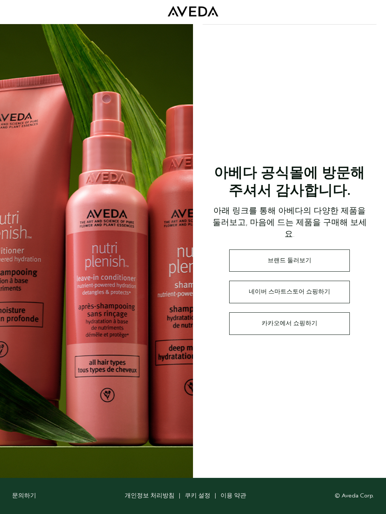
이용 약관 (233, 495)
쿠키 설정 (197, 495)
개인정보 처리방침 (150, 495)
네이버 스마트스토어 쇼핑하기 (289, 291)
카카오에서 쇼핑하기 (289, 323)
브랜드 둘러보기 (289, 260)
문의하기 (24, 495)
